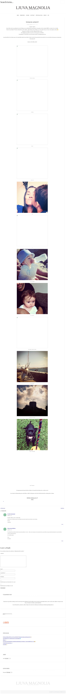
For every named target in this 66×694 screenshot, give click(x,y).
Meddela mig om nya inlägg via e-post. (6, 585)
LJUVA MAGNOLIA (33, 7)
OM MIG (27, 15)
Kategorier (5, 672)
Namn (1, 569)
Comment (2, 553)
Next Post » (62, 508)
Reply (62, 524)
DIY (48, 15)
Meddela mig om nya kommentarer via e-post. (8, 581)
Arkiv (4, 658)
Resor (45, 15)
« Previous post (2, 508)
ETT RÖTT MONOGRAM (11, 513)
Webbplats (2, 576)
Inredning (22, 15)
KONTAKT (32, 15)
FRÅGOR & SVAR (39, 15)
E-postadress (2, 572)
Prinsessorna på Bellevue (11, 528)
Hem (18, 15)
